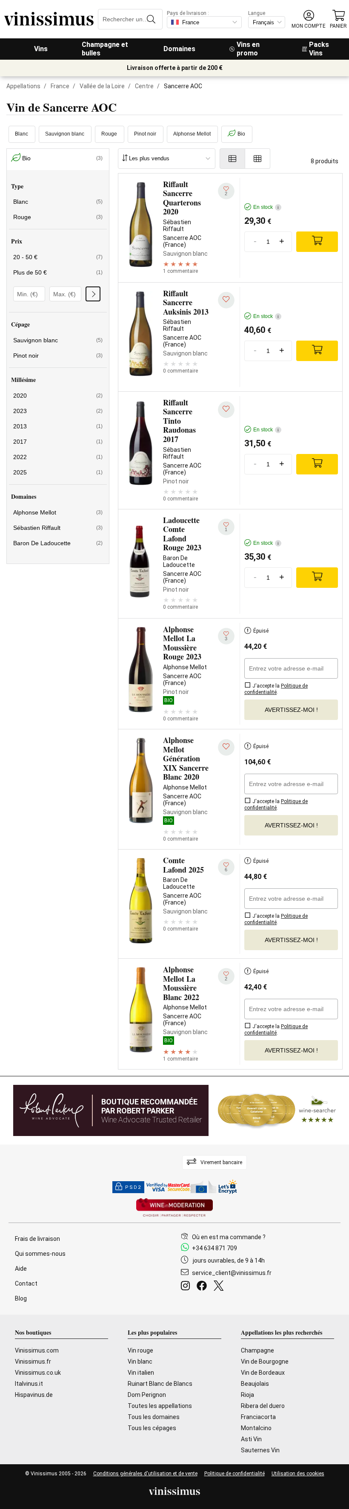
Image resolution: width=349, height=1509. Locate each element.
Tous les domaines (154, 1417)
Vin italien (141, 1372)
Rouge (109, 134)
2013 (58, 426)
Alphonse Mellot (192, 134)
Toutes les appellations (160, 1405)
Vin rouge (140, 1350)
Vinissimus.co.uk (38, 1372)
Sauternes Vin (260, 1450)
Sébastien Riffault (58, 527)
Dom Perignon (147, 1394)
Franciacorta (258, 1417)
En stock (266, 207)
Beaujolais (255, 1383)
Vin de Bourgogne (265, 1361)
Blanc (21, 134)
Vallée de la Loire (102, 86)
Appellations (23, 86)
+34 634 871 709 (214, 1248)
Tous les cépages (152, 1428)
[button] (309, 19)
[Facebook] (203, 1286)
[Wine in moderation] (174, 1208)
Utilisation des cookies (298, 1474)
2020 (58, 395)
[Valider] (93, 293)
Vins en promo (248, 48)
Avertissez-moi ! (291, 709)
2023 (58, 411)
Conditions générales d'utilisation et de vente (145, 1474)
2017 (58, 441)
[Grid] (257, 158)
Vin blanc (140, 1361)
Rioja (247, 1394)
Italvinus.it (29, 1383)
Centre (144, 86)
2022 (58, 457)
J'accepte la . (276, 689)
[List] (232, 158)
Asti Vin (251, 1439)
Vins (41, 49)
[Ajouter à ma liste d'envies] (226, 300)
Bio (241, 134)
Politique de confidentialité (234, 1474)
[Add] (317, 241)
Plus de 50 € (58, 272)
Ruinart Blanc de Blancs (160, 1383)
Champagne (257, 1350)
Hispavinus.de (34, 1394)
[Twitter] (220, 1286)
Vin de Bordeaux (263, 1372)
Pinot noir (145, 134)
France (60, 86)
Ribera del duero (263, 1405)
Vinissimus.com (37, 1350)
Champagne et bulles (105, 48)
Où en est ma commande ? (229, 1237)
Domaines (179, 49)
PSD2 (133, 1187)
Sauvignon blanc (64, 134)
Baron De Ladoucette (58, 543)
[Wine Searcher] (277, 1110)
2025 (58, 472)
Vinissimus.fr (33, 1361)
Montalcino (256, 1428)
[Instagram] (187, 1286)
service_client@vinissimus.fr (232, 1272)
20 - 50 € (58, 257)
